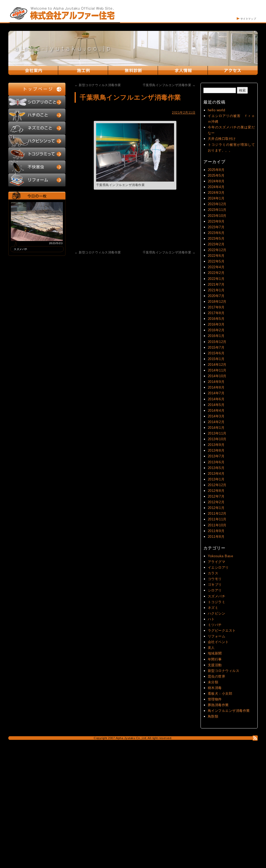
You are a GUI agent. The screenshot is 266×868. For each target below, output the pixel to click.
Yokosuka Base (220, 556)
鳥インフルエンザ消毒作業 (229, 711)
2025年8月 (216, 170)
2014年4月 (216, 410)
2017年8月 (216, 313)
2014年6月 (216, 399)
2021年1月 (216, 290)
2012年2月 (216, 502)
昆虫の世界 (216, 676)
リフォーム (216, 636)
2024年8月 (216, 181)
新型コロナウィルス (224, 671)
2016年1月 (216, 336)
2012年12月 (217, 485)
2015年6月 (216, 353)
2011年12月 (217, 513)
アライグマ (216, 562)
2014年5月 (216, 405)
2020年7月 (216, 296)
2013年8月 (216, 450)
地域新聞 (215, 653)
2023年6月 (216, 233)
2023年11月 (217, 210)
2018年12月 (217, 302)
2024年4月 (216, 187)
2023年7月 (216, 227)
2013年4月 (216, 474)
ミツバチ (215, 625)
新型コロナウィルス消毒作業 (98, 85)
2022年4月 (216, 267)
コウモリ (215, 579)
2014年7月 (216, 393)
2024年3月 (216, 193)
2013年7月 (216, 456)
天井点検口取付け (222, 139)
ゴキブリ (215, 585)
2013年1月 (216, 479)
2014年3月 (216, 416)
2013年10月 (217, 439)
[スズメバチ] (37, 240)
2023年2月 (216, 244)
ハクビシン (216, 613)
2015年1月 (216, 359)
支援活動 (215, 665)
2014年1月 (216, 428)
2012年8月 (216, 491)
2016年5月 (216, 319)
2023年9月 (216, 221)
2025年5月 (216, 175)
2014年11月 (217, 370)
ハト (211, 619)
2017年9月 (216, 307)
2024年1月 (216, 198)
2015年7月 (216, 347)
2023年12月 (217, 204)
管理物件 (215, 699)
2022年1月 (216, 279)
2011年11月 (217, 519)
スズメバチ (216, 596)
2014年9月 (216, 382)
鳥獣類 (213, 716)
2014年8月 (216, 387)
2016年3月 (216, 324)
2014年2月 (216, 422)
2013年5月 (216, 468)
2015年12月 (217, 342)
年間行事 (215, 659)
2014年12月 (217, 365)
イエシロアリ (218, 567)
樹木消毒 (215, 688)
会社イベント (218, 642)
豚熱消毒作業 (218, 705)
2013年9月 (216, 445)
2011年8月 (216, 537)
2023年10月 (217, 216)
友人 (211, 648)
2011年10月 (217, 525)
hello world (216, 110)
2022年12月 (217, 250)
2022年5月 (216, 261)
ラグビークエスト (222, 630)
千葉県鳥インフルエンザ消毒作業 (169, 85)
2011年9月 (216, 531)
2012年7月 (216, 496)
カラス (213, 573)
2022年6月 (216, 256)
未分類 (213, 682)
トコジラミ (216, 602)
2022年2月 (216, 273)
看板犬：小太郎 (220, 693)
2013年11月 (217, 433)
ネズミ (213, 608)
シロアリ (215, 590)
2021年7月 (216, 284)
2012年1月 (216, 508)
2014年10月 (217, 376)
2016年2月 (216, 330)
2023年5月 (216, 238)
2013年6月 (216, 462)
